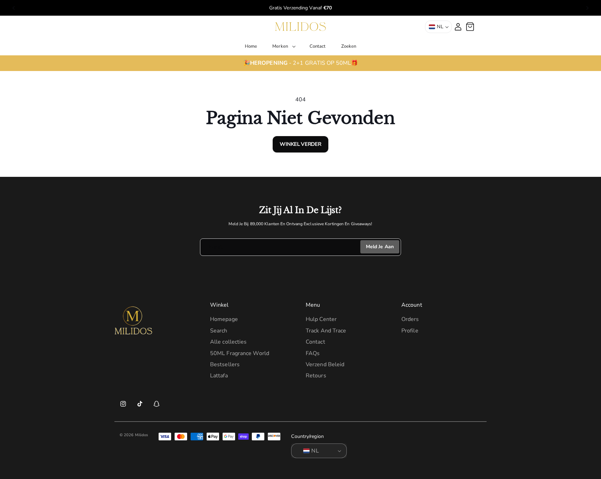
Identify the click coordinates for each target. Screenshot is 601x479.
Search (218, 331)
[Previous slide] (13, 8)
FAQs (313, 353)
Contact (315, 342)
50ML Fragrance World (239, 353)
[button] (283, 46)
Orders (410, 319)
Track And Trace (326, 331)
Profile (409, 331)
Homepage (224, 319)
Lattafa (219, 376)
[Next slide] (587, 8)
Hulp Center (321, 319)
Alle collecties (228, 342)
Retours (316, 376)
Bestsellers (225, 364)
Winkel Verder (300, 144)
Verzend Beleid (325, 364)
